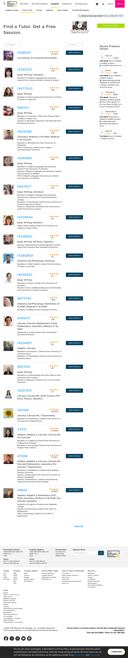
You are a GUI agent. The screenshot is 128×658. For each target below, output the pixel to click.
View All (78, 526)
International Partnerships (12, 608)
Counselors (92, 587)
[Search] (103, 4)
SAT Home (24, 4)
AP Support (28, 581)
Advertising (60, 554)
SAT (4, 573)
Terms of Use (94, 655)
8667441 (23, 367)
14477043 (25, 88)
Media (5, 604)
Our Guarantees (9, 610)
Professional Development (71, 581)
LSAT (15, 577)
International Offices (95, 585)
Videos (90, 577)
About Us (65, 583)
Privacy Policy (79, 655)
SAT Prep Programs (40, 4)
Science (27, 575)
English (26, 577)
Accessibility (8, 616)
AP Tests (6, 579)
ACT (4, 575)
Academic (55, 4)
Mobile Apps (92, 583)
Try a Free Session (111, 26)
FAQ (5, 556)
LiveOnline (91, 579)
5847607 (24, 186)
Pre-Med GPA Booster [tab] (80, 10)
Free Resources (81, 4)
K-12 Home (66, 573)
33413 (21, 429)
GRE (14, 573)
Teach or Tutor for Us (11, 595)
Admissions (67, 4)
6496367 (24, 52)
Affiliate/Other (61, 556)
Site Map (121, 633)
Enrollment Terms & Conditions (10, 613)
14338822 (24, 236)
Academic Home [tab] (11, 10)
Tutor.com (66, 577)
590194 (23, 410)
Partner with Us (9, 600)
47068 (22, 456)
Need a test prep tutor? (102, 16)
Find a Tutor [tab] (27, 10)
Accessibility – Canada (11, 618)
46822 (22, 490)
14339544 (25, 217)
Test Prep (65, 579)
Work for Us (7, 597)
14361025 (24, 69)
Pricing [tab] (39, 10)
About (5, 593)
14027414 (24, 390)
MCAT (15, 579)
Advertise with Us (9, 602)
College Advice (47, 575)
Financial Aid (46, 579)
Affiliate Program (9, 599)
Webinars (91, 573)
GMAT (15, 575)
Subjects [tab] (49, 10)
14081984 (24, 158)
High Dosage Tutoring (70, 575)
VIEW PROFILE (74, 53)
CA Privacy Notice (88, 628)
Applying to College (49, 577)
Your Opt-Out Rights (95, 633)
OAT (14, 583)
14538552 (24, 274)
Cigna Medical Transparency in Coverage (13, 621)
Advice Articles (93, 575)
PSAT (5, 577)
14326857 (24, 343)
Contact (6, 606)
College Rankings (48, 573)
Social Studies (29, 579)
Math (26, 573)
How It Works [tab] (62, 10)
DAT (14, 581)
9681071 (23, 108)
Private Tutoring (94, 581)
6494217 (23, 318)
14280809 (25, 255)
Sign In (111, 4)
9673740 (24, 298)
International (60, 552)
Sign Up (120, 4)
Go (101, 553)
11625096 (24, 131)
